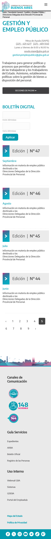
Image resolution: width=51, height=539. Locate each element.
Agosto (7, 203)
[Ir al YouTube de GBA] (25, 534)
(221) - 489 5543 (41, 43)
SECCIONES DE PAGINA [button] (25, 90)
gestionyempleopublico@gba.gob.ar (31, 54)
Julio (5, 246)
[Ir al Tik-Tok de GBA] (37, 534)
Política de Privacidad (17, 522)
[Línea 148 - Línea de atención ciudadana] (12, 393)
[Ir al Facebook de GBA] (8, 534)
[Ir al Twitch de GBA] (43, 534)
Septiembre (9, 160)
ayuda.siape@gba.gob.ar (36, 51)
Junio (5, 288)
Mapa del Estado (14, 516)
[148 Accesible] (17, 405)
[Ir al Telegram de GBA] (31, 534)
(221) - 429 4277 (24, 43)
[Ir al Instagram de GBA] (20, 534)
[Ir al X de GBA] (14, 534)
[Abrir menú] (46, 4)
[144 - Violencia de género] (12, 417)
